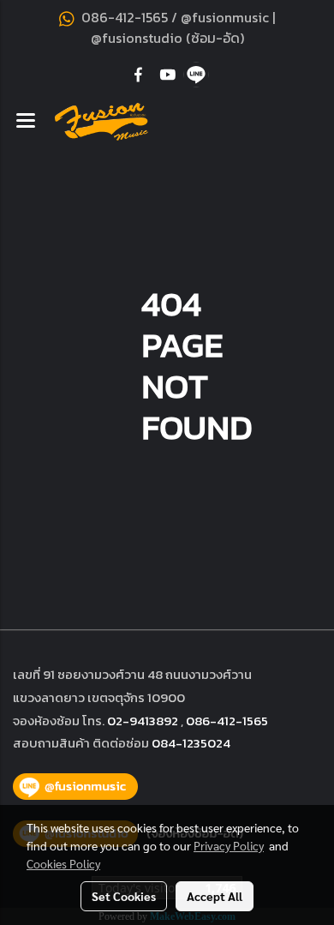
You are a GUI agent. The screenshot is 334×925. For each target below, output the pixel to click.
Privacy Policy (229, 845)
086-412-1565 (227, 720)
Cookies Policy (63, 863)
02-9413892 (142, 720)
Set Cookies (124, 896)
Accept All (214, 896)
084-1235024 (191, 743)
